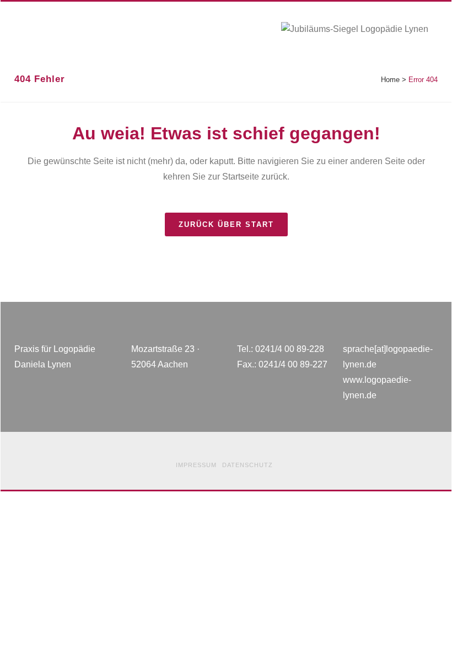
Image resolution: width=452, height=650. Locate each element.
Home (390, 79)
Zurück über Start (226, 224)
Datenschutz (247, 465)
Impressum (196, 465)
